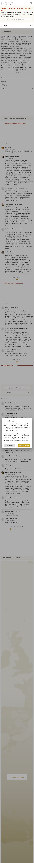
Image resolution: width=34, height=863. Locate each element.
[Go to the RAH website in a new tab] (2, 3)
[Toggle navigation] (31, 3)
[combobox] (17, 25)
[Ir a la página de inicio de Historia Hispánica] (8, 3)
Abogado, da (5, 19)
